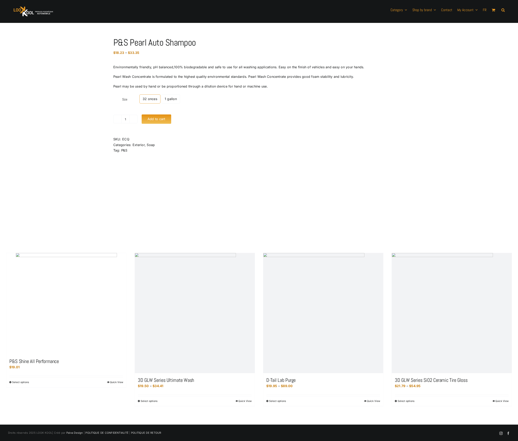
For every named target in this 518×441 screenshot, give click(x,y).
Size (124, 99)
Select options (20, 382)
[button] (503, 9)
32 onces (150, 99)
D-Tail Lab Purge (281, 380)
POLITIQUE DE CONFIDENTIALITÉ (106, 432)
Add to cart (156, 119)
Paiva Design (74, 432)
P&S (124, 150)
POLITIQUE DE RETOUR (146, 432)
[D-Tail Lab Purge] (323, 313)
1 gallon (171, 99)
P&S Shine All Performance (34, 361)
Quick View (116, 382)
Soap (151, 145)
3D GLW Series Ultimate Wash (166, 380)
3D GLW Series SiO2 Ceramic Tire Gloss (431, 380)
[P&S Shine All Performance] (66, 303)
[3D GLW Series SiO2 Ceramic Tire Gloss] (452, 313)
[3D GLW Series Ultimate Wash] (195, 313)
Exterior (139, 145)
